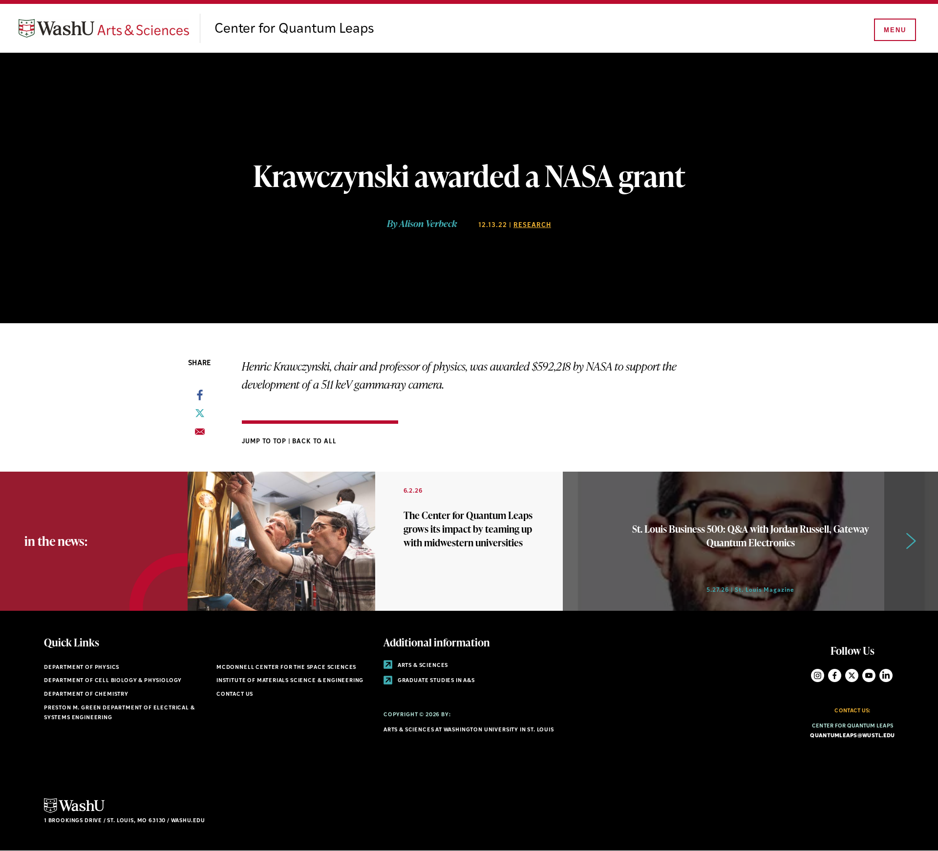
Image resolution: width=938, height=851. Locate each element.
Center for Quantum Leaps (294, 29)
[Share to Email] (200, 434)
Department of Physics (81, 667)
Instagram (817, 675)
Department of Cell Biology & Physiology (113, 681)
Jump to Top (265, 441)
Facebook (834, 675)
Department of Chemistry (86, 694)
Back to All (314, 441)
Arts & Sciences (422, 665)
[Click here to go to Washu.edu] (74, 811)
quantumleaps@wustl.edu (852, 736)
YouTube (868, 675)
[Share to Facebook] (200, 398)
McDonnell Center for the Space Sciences (286, 667)
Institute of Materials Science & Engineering (289, 681)
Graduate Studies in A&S (435, 681)
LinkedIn (886, 675)
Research (532, 225)
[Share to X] (200, 416)
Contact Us (234, 694)
